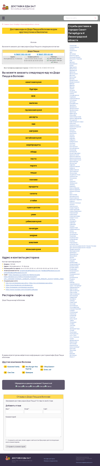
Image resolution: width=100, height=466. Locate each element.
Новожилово (74, 213)
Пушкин (72, 261)
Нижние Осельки (75, 203)
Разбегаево (74, 262)
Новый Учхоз (74, 218)
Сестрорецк (74, 296)
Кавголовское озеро (76, 122)
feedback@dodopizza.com (50, 271)
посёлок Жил (74, 244)
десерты (33, 117)
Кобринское (74, 142)
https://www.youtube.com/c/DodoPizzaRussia (22, 290)
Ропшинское (74, 277)
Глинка (72, 93)
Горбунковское (75, 98)
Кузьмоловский (75, 166)
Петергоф (73, 233)
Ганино (72, 89)
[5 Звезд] (54, 62)
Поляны (72, 241)
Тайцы (72, 320)
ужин (33, 214)
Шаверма (29, 372)
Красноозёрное (75, 156)
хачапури (33, 228)
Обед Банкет (49, 367)
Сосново (72, 304)
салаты (33, 193)
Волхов (72, 79)
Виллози (72, 72)
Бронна (72, 62)
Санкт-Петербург (75, 286)
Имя (8, 409)
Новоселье (73, 214)
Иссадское (73, 120)
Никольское (74, 206)
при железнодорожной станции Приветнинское (80, 248)
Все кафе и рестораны (49, 458)
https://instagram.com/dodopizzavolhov (20, 287)
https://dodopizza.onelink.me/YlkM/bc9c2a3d (24, 275)
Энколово (73, 350)
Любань (72, 185)
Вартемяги (73, 67)
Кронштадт (73, 163)
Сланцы (72, 300)
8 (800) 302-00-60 (22, 54)
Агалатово (73, 45)
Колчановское (74, 148)
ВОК (33, 96)
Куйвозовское (74, 170)
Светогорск (74, 289)
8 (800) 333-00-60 (45, 54)
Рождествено (74, 267)
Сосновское (74, 305)
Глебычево (73, 92)
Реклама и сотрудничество (51, 461)
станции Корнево (75, 309)
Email (27, 409)
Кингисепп (73, 133)
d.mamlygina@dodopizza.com (30, 271)
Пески (72, 231)
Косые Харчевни (75, 153)
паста (33, 158)
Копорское (73, 151)
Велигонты (73, 69)
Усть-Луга (73, 335)
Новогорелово (74, 209)
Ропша (72, 276)
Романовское (74, 271)
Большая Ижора (75, 57)
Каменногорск (74, 125)
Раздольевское (75, 264)
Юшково (72, 353)
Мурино (72, 201)
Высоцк (72, 87)
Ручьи (71, 281)
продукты (33, 186)
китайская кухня (33, 137)
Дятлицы (72, 102)
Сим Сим (11, 372)
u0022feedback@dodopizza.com (15, 273)
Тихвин (72, 324)
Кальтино (73, 123)
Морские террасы (76, 199)
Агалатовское (74, 47)
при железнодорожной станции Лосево (83, 246)
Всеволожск (74, 80)
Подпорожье (74, 238)
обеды (33, 151)
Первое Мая (74, 228)
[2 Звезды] (58, 58)
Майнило (73, 186)
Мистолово (73, 194)
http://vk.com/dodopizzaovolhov (17, 283)
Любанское (73, 183)
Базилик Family (13, 367)
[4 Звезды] (58, 60)
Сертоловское (74, 294)
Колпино (72, 143)
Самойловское (75, 284)
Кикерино (73, 132)
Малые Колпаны (75, 191)
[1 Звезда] (50, 58)
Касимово (73, 128)
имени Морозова (75, 117)
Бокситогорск (74, 55)
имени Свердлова (75, 118)
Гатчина (72, 90)
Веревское (73, 70)
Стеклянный (74, 312)
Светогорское (74, 291)
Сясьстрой (73, 319)
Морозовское (74, 198)
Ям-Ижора (73, 355)
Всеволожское (74, 82)
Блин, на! (47, 369)
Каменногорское (75, 127)
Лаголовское (74, 171)
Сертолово (73, 292)
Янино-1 (72, 357)
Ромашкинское (75, 274)
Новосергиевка (75, 216)
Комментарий (11, 417)
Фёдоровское (74, 340)
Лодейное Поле (75, 175)
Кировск (72, 138)
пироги (33, 165)
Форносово (73, 342)
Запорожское (74, 108)
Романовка (73, 269)
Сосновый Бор (74, 307)
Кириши (72, 137)
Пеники (72, 226)
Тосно (72, 327)
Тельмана (73, 322)
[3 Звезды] (50, 60)
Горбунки (73, 97)
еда (33, 124)
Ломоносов (73, 176)
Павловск (73, 224)
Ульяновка (73, 332)
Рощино (72, 279)
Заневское (73, 107)
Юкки (71, 352)
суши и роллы (33, 207)
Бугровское (73, 64)
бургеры (33, 89)
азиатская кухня (33, 82)
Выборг (72, 84)
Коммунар (73, 150)
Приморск (73, 252)
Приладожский (74, 251)
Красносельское (75, 158)
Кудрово (72, 165)
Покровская (74, 239)
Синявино (73, 299)
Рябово (72, 282)
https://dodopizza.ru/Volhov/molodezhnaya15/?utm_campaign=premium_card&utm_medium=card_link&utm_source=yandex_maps (34, 278)
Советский (73, 302)
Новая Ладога (74, 208)
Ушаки (72, 339)
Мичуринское (74, 196)
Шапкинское (74, 345)
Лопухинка (73, 178)
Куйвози (72, 168)
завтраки (33, 131)
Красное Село (74, 155)
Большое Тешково (76, 59)
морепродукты (33, 144)
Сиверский (73, 297)
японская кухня (33, 249)
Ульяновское (74, 334)
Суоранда (73, 315)
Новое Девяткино (75, 211)
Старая (72, 310)
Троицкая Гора (74, 329)
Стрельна (73, 314)
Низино (72, 204)
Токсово (72, 325)
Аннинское (73, 50)
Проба (72, 257)
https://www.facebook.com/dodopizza (19, 285)
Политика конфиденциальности (84, 462)
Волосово (73, 77)
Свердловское (74, 287)
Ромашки (73, 272)
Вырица (72, 85)
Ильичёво (73, 115)
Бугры (71, 65)
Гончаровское (74, 95)
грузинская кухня (33, 110)
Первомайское (75, 229)
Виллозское (74, 74)
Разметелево (74, 266)
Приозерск (73, 256)
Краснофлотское (75, 160)
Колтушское (74, 146)
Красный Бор (74, 161)
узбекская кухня (33, 221)
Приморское (74, 254)
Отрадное (73, 221)
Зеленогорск (74, 110)
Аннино (72, 49)
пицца (33, 172)
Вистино (72, 75)
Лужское (72, 181)
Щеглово (73, 349)
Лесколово (73, 173)
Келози (72, 130)
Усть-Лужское (74, 337)
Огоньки (72, 219)
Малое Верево (74, 188)
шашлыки (33, 242)
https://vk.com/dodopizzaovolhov (41, 283)
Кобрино (72, 140)
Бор (71, 60)
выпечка (33, 103)
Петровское (74, 234)
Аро (71, 52)
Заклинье (73, 105)
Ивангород (73, 113)
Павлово (72, 223)
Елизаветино (74, 103)
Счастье (72, 317)
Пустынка (73, 259)
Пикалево (73, 236)
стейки (33, 200)
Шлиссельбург (74, 347)
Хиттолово (73, 344)
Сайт (45, 409)
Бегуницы (73, 54)
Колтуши (72, 145)
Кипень (72, 135)
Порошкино (73, 243)
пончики (33, 179)
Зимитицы (73, 112)
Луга (71, 180)
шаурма (33, 235)
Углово (72, 330)
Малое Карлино (75, 190)
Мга (71, 193)
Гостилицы (73, 100)
